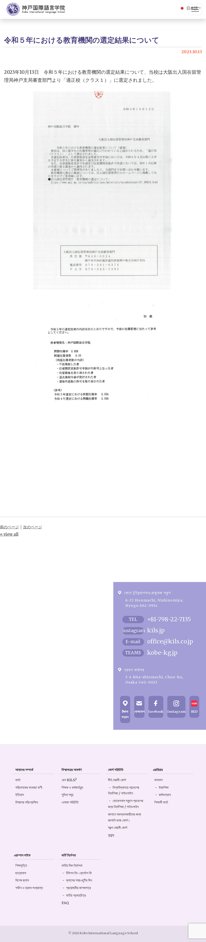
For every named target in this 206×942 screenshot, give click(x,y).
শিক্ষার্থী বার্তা (161, 802)
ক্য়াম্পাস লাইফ (22, 855)
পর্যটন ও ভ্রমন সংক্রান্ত (29, 888)
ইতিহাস (19, 794)
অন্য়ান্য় (111, 835)
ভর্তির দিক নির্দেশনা (72, 865)
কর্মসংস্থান (165, 794)
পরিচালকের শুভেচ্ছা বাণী (28, 787)
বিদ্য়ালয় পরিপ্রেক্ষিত (26, 802)
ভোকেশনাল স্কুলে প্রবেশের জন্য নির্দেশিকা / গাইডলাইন (125, 804)
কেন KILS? (69, 780)
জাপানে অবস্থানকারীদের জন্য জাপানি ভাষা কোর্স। (124, 817)
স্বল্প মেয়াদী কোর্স (117, 827)
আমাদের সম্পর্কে (24, 769)
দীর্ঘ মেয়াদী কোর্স (117, 780)
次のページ (32, 527)
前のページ (9, 527)
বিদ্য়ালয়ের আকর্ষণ (72, 769)
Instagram (176, 711)
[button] (190, 8)
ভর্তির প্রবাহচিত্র (76, 895)
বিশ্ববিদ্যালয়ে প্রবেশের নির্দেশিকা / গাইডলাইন (123, 790)
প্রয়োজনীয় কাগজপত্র (78, 888)
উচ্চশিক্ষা (164, 787)
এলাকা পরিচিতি (70, 802)
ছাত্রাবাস (20, 873)
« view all (9, 534)
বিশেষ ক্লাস (22, 880)
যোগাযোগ (139, 711)
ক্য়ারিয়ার (158, 769)
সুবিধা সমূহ (67, 794)
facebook (155, 711)
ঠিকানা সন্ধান (125, 714)
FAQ (65, 903)
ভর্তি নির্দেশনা (69, 855)
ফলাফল (158, 780)
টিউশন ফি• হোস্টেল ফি (79, 873)
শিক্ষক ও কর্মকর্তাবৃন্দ (72, 787)
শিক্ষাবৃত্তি (21, 865)
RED (194, 711)
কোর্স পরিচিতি (115, 769)
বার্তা (17, 780)
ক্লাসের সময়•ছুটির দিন (79, 880)
